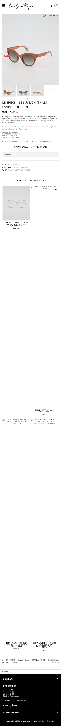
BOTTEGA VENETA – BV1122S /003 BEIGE (45, 661)
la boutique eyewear (29, 721)
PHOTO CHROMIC (21, 167)
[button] (9, 90)
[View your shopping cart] (55, 6)
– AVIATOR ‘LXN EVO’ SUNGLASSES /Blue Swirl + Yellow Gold (16, 644)
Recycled (26, 170)
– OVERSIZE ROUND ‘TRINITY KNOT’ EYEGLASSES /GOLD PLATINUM (16, 224)
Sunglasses (14, 170)
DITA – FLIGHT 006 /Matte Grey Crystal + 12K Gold (15, 661)
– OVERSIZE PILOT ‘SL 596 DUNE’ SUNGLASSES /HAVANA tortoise (44, 645)
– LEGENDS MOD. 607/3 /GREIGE (44, 410)
